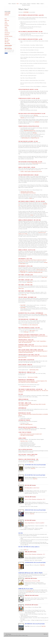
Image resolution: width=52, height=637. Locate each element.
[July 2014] (21, 488)
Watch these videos (24, 441)
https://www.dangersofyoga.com (26, 424)
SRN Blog (6, 41)
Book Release (25, 324)
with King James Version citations (26, 191)
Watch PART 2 (23, 307)
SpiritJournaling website (34, 369)
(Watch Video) (44, 277)
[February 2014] (21, 598)
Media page (26, 331)
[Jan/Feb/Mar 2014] (21, 565)
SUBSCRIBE (25, 12)
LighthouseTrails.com (23, 271)
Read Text (33, 468)
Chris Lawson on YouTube (32, 377)
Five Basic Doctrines (8, 36)
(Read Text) (42, 565)
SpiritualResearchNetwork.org (29, 130)
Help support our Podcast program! (27, 435)
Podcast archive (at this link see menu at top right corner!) (31, 434)
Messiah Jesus (7, 32)
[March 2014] (21, 581)
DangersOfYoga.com (35, 137)
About (6, 22)
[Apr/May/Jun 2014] (21, 513)
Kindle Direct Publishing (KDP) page (35, 272)
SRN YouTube (32, 330)
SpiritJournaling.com (25, 137)
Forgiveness (7, 34)
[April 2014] (21, 554)
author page (23, 272)
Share (6, 53)
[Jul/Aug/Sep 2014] (21, 478)
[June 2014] (21, 499)
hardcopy (45, 262)
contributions (36, 122)
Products (6, 23)
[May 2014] (21, 523)
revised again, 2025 (29, 591)
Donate (30, 198)
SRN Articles (7, 40)
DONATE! (7, 15)
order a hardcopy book (34, 324)
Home (6, 18)
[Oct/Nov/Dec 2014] (21, 467)
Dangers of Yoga (44, 314)
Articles (6, 29)
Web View (45, 634)
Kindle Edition (22, 263)
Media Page (31, 461)
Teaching (6, 30)
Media (31, 455)
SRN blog (36, 115)
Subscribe (22, 117)
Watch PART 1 (23, 305)
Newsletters (7, 25)
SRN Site (6, 38)
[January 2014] (21, 607)
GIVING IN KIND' (27, 428)
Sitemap (9, 634)
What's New (7, 20)
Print (7, 634)
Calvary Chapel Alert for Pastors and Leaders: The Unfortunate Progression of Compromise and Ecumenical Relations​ (32, 351)
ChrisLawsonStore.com (36, 163)
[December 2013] (21, 626)
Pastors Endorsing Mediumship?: (24, 346)
